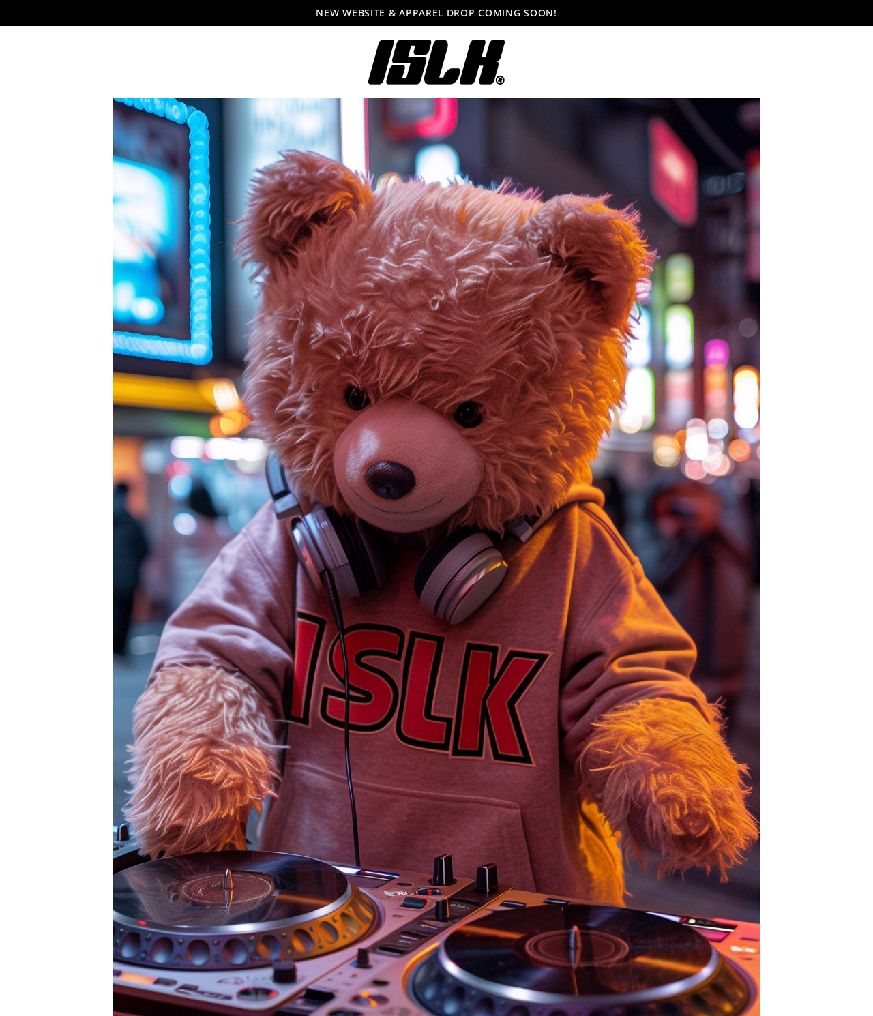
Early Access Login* (436, 547)
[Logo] (436, 62)
